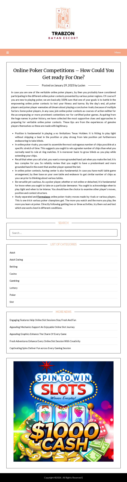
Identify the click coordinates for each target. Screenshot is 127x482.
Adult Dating (16, 259)
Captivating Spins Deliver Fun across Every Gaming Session (40, 348)
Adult (12, 252)
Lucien (81, 85)
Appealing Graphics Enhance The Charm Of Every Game (38, 334)
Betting (14, 266)
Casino (13, 273)
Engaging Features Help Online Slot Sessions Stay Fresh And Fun (43, 320)
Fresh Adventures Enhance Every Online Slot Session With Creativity (45, 341)
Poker (13, 294)
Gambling (14, 280)
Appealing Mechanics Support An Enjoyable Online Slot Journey (42, 327)
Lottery (14, 287)
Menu (117, 52)
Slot (12, 301)
